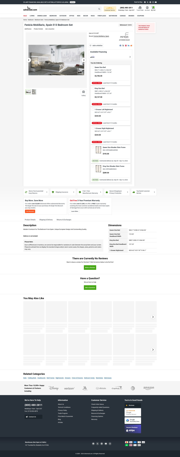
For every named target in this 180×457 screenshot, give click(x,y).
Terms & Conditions (64, 407)
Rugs (93, 16)
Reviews (131, 405)
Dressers (68, 378)
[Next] (153, 317)
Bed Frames (50, 378)
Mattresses (107, 378)
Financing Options (97, 416)
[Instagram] (153, 2)
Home (25, 20)
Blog (59, 419)
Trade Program (63, 413)
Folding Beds (32, 378)
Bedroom (53, 16)
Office (71, 16)
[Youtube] (156, 2)
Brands (131, 16)
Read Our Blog (138, 2)
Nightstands (60, 378)
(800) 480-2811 (33, 405)
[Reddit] (131, 45)
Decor (85, 16)
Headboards (41, 378)
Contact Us (32, 417)
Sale (25, 16)
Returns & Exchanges (98, 413)
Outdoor (62, 16)
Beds (25, 378)
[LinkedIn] (128, 45)
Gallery (84, 95)
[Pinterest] (150, 2)
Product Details (38, 29)
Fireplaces (102, 16)
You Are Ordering (96, 63)
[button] (70, 9)
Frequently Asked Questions (100, 407)
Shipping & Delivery (97, 410)
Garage (123, 16)
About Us (61, 404)
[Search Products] (99, 9)
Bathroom (113, 16)
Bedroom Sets (39, 20)
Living (32, 16)
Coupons (140, 16)
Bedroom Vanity (89, 378)
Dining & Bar (42, 16)
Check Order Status (97, 404)
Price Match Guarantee (65, 416)
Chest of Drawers (77, 378)
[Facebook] (145, 2)
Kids (78, 16)
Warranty (94, 419)
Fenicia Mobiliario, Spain (101, 36)
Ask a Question (49, 29)
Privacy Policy (62, 410)
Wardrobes (99, 378)
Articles (60, 422)
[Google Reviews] (133, 412)
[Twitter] (148, 2)
